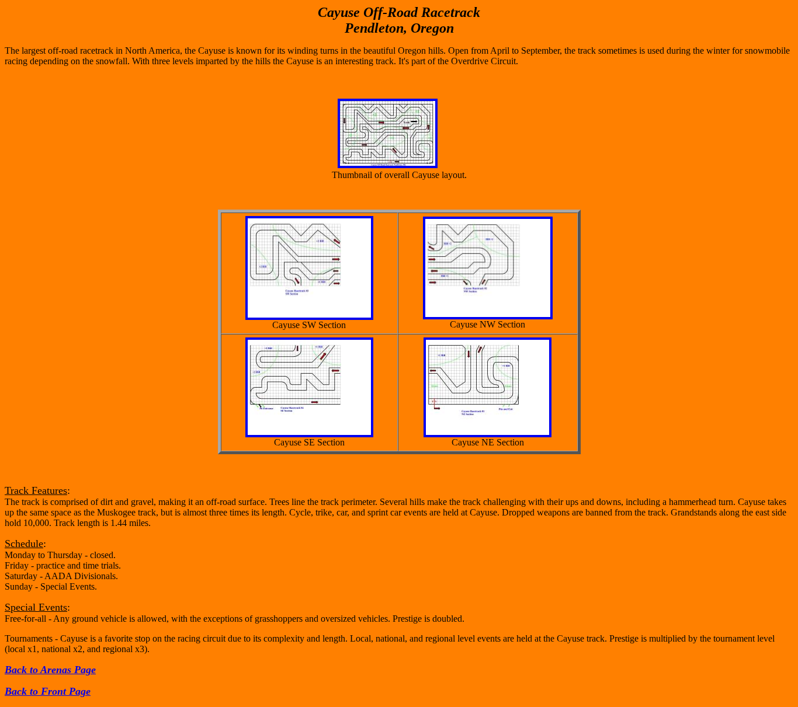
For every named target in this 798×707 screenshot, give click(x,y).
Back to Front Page (48, 691)
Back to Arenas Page (50, 669)
